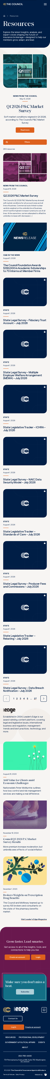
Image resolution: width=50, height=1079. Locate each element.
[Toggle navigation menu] (45, 4)
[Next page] (43, 698)
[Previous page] (6, 698)
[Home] (4, 16)
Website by (39, 1074)
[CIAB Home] (13, 4)
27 (35, 698)
